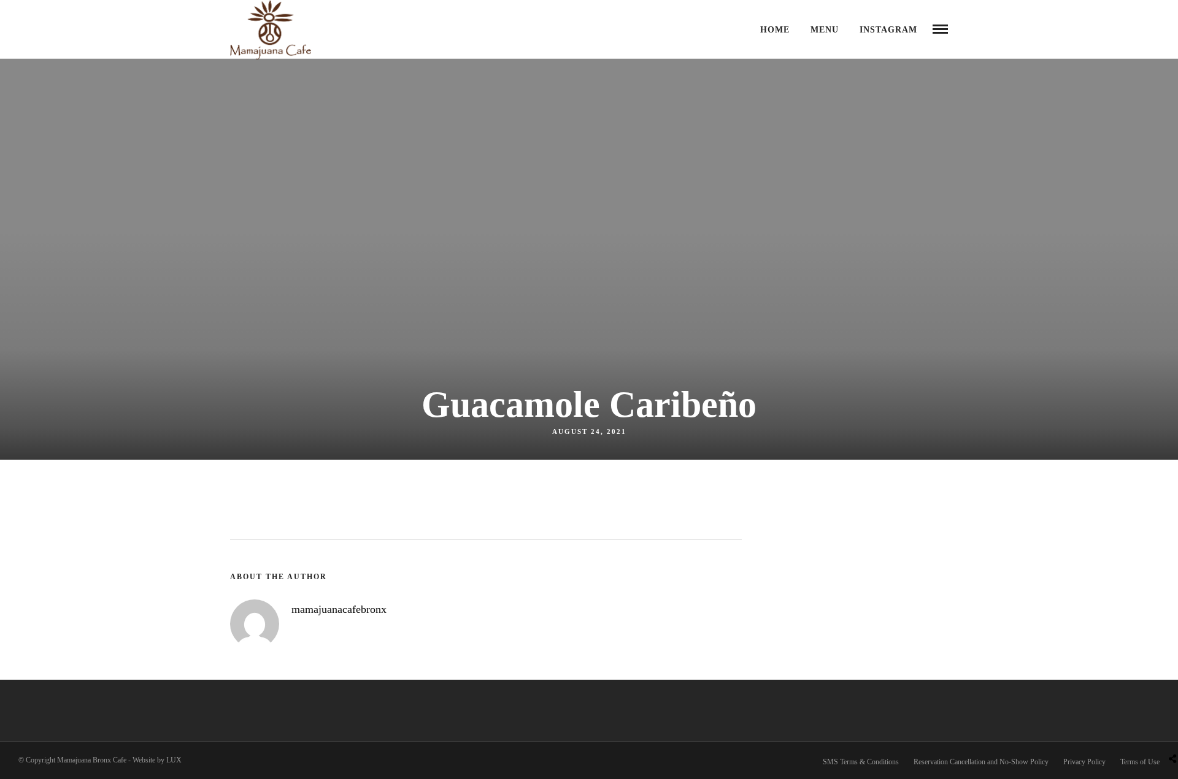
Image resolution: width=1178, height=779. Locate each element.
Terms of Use (1140, 762)
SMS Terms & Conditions (861, 762)
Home (775, 29)
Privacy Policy (1084, 762)
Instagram (888, 29)
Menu (824, 29)
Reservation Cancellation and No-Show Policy (981, 762)
